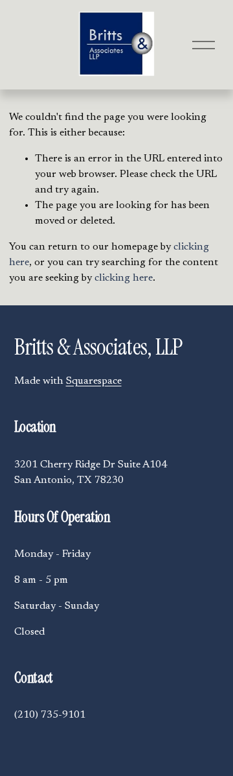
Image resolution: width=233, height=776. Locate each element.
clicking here (123, 278)
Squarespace (94, 381)
